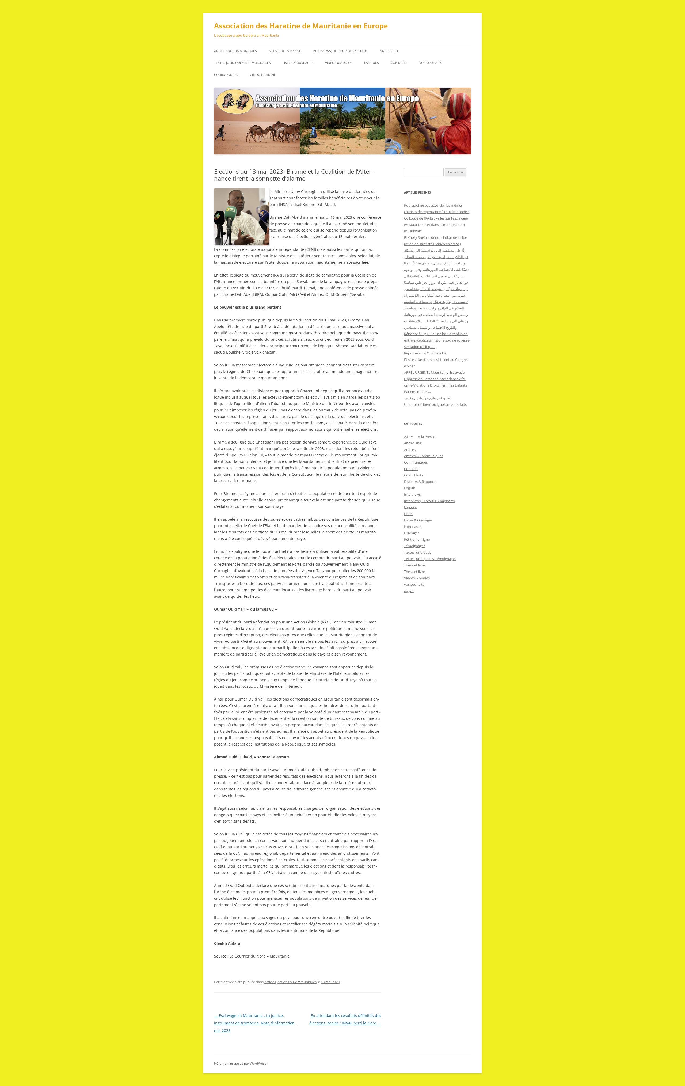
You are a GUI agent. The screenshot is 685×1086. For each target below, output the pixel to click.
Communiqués (416, 462)
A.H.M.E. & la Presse (285, 51)
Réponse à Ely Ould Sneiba (425, 353)
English (409, 488)
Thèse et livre (414, 565)
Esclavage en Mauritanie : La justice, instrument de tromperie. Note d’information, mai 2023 (255, 1023)
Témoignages (414, 545)
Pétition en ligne (417, 539)
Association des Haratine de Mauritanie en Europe (301, 26)
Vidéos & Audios (338, 62)
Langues (371, 62)
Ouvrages (411, 533)
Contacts (399, 62)
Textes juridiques (417, 552)
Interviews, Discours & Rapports (340, 51)
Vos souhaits (430, 62)
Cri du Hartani (262, 75)
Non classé (412, 526)
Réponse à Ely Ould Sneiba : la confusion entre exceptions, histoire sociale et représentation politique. (437, 340)
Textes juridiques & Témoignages (242, 62)
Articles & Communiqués (235, 51)
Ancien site (389, 51)
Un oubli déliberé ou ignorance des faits (435, 404)
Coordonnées (226, 75)
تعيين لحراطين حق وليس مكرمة (427, 398)
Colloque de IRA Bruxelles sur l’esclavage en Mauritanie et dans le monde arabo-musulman (436, 224)
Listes (408, 513)
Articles (270, 981)
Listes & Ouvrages (298, 62)
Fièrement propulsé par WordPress (240, 1063)
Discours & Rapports (420, 481)
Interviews (412, 494)
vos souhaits (414, 584)
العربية (409, 590)
